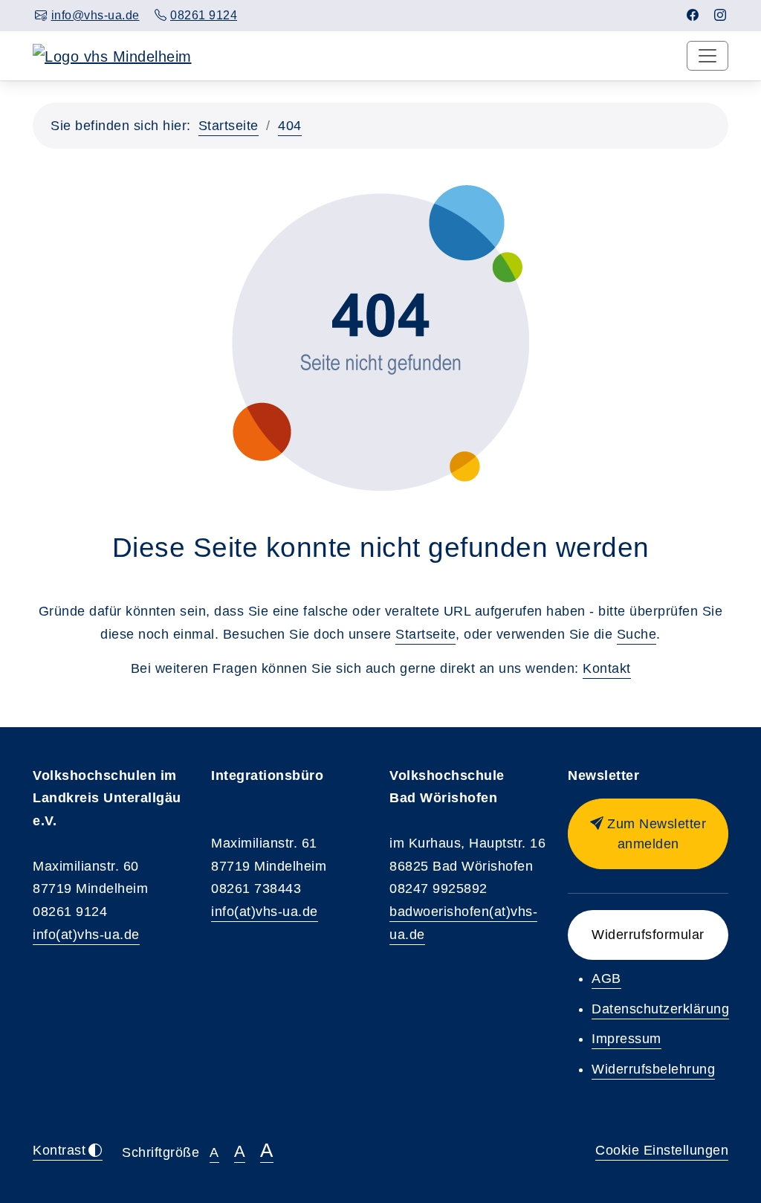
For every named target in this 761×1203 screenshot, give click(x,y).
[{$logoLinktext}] (112, 55)
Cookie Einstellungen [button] (661, 1150)
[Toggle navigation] (707, 56)
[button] (648, 834)
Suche (637, 634)
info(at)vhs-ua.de (86, 934)
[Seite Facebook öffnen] (693, 15)
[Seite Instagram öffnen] (720, 15)
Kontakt (607, 668)
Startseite (228, 125)
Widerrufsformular (648, 934)
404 (290, 125)
